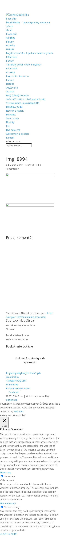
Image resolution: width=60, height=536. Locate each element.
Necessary (9, 476)
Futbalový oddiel (14, 106)
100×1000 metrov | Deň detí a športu (25, 99)
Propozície (11, 33)
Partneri (10, 60)
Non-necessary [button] (8, 503)
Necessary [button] (5, 472)
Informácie (11, 57)
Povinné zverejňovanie (18, 388)
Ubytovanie (12, 87)
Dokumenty (12, 384)
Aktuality (10, 37)
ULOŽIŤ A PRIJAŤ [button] (8, 534)
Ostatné (10, 91)
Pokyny (10, 41)
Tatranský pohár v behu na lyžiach (23, 64)
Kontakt (10, 137)
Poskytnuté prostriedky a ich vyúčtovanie (30, 360)
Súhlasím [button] (18, 411)
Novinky (10, 122)
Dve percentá (13, 129)
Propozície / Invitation (17, 76)
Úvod (9, 30)
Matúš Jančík (16, 164)
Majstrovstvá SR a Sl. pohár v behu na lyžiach (29, 53)
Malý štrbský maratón (17, 95)
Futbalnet (11, 114)
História (10, 49)
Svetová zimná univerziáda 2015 (22, 102)
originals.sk (11, 399)
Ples (8, 126)
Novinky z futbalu (15, 110)
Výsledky (10, 45)
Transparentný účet (16, 380)
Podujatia (11, 18)
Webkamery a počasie (17, 133)
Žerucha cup (12, 118)
